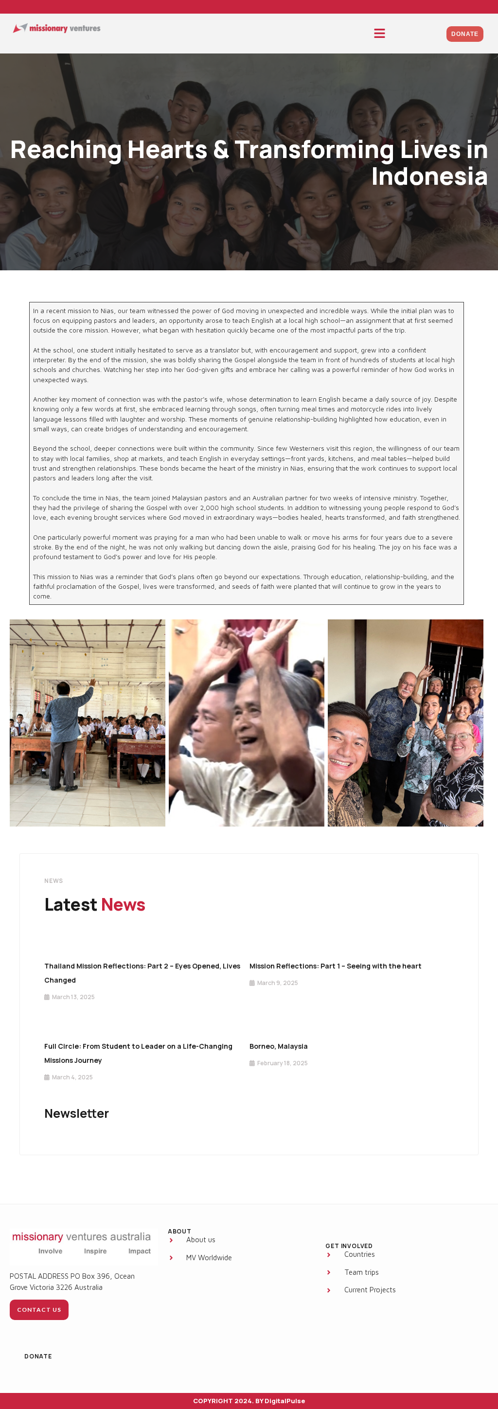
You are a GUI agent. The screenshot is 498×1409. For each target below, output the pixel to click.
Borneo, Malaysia (278, 1046)
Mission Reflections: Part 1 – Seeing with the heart (335, 965)
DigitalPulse (285, 1400)
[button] (380, 33)
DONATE (38, 1356)
